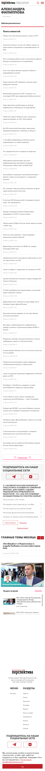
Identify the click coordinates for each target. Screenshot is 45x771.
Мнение (25, 709)
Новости (25, 693)
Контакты (13, 693)
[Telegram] (13, 476)
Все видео (38, 590)
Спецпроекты (27, 716)
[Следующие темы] (42, 537)
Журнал (25, 720)
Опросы (25, 728)
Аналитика (26, 701)
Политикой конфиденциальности (16, 760)
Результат (23, 523)
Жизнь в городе (28, 713)
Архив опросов (22, 528)
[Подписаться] (30, 476)
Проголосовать (10, 522)
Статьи (25, 697)
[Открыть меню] (42, 2)
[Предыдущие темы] (38, 537)
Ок (22, 766)
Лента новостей (11, 31)
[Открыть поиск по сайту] (38, 3)
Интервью (26, 705)
